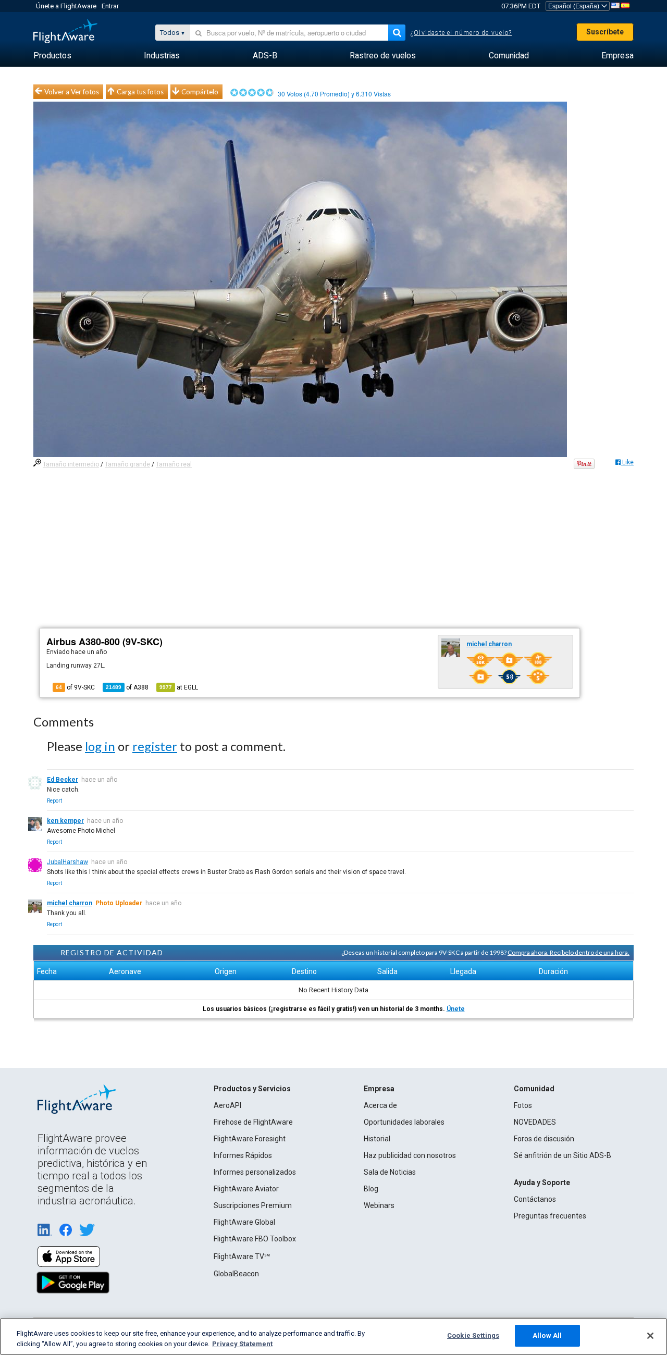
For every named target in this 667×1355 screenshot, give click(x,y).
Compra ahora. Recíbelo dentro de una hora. (568, 952)
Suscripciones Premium (253, 1205)
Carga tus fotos (140, 92)
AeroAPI (227, 1105)
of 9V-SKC (75, 687)
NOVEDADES (535, 1122)
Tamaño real (174, 464)
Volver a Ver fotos (71, 92)
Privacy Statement (242, 1344)
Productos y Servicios (252, 1089)
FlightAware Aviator (246, 1189)
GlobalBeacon (236, 1274)
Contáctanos (535, 1199)
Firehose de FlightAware (253, 1122)
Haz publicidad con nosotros (410, 1155)
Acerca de (380, 1105)
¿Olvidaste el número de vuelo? (461, 32)
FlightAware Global (244, 1222)
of (127, 687)
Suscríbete (605, 32)
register (154, 746)
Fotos (523, 1105)
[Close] (650, 1335)
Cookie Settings (473, 1335)
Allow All (547, 1335)
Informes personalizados (255, 1172)
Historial (377, 1139)
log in (100, 746)
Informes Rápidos (243, 1155)
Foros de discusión (544, 1139)
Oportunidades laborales (404, 1122)
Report (54, 800)
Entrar (110, 6)
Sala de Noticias (390, 1172)
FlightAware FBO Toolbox (255, 1239)
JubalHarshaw (67, 862)
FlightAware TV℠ (242, 1256)
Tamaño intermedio (71, 464)
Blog (371, 1189)
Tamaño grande (127, 464)
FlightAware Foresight (250, 1139)
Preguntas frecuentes (550, 1216)
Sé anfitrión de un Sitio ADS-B (562, 1155)
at (178, 687)
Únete (456, 1009)
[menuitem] (52, 56)
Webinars (379, 1205)
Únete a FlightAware (66, 6)
